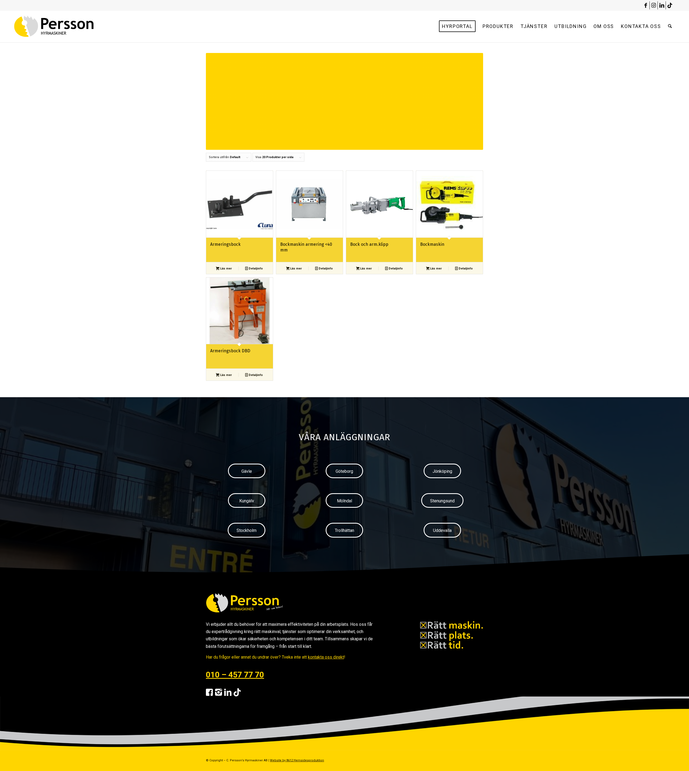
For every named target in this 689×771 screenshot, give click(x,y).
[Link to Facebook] (645, 5)
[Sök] (670, 26)
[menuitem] (457, 26)
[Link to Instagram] (654, 5)
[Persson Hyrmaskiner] (65, 26)
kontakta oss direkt (326, 657)
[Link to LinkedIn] (662, 5)
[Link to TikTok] (670, 5)
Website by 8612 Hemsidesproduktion (297, 760)
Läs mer (225, 268)
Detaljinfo (255, 268)
